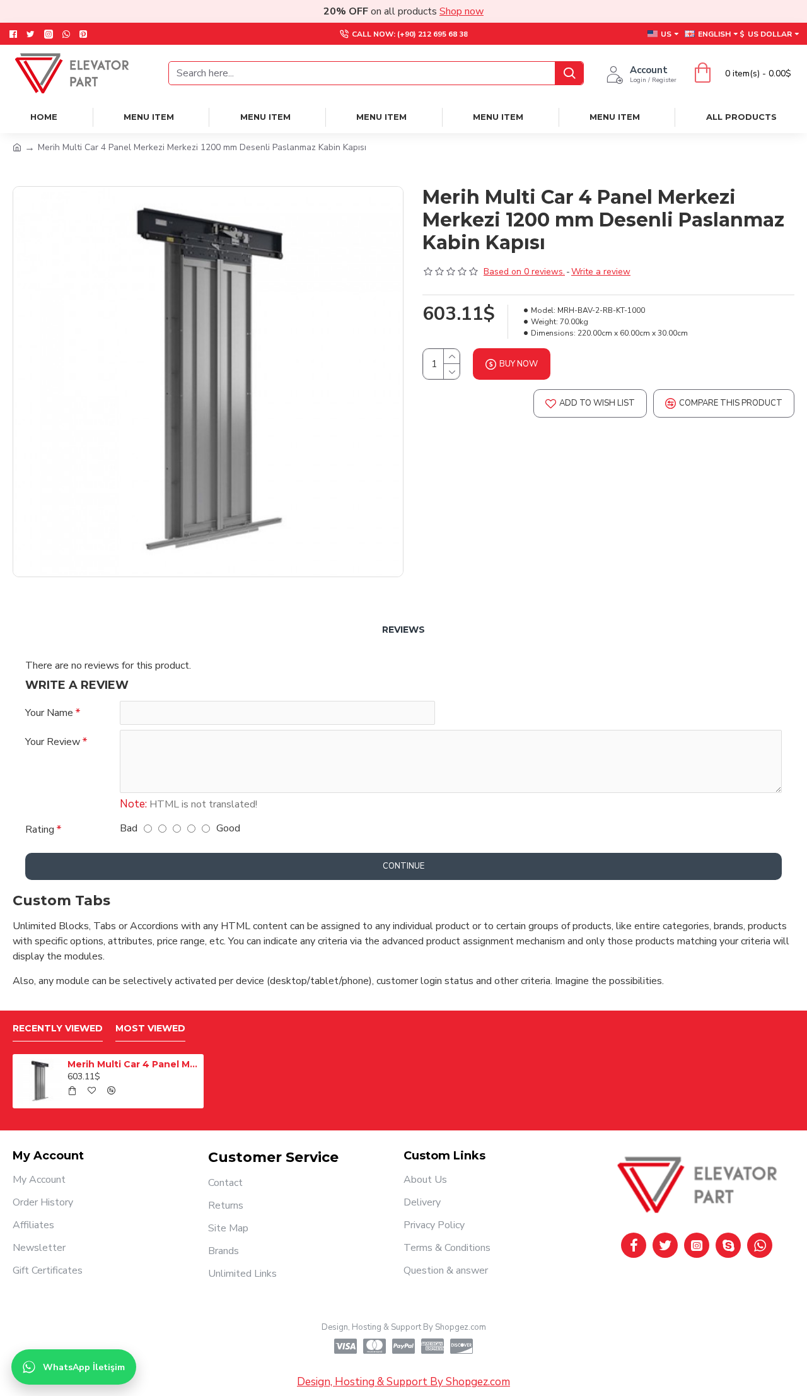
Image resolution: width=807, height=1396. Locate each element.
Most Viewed (150, 1028)
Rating (39, 829)
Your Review (52, 742)
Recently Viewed (58, 1028)
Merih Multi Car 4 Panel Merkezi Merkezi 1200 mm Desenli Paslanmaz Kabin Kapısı (133, 1064)
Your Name (49, 713)
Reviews (403, 629)
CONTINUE (403, 866)
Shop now (461, 11)
